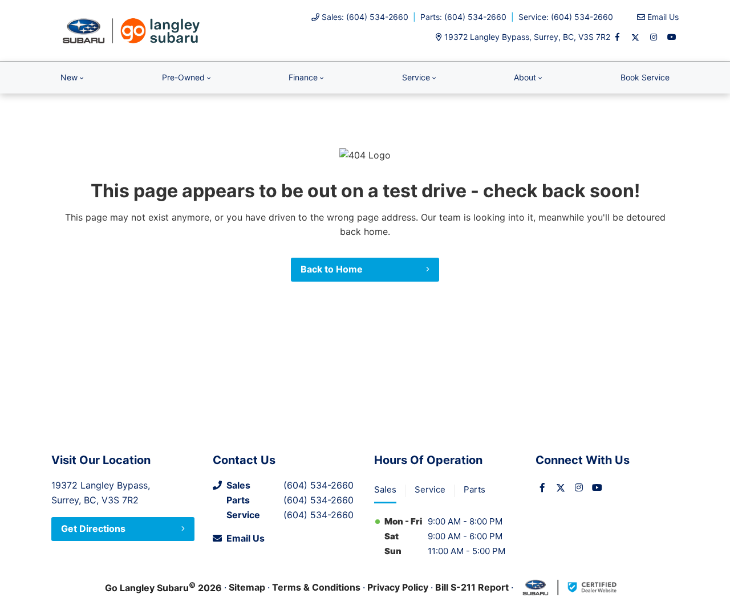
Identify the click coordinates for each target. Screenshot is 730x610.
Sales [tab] (385, 489)
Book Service (645, 77)
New (69, 77)
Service (416, 77)
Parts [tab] (474, 489)
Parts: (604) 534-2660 (463, 17)
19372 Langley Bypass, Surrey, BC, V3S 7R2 (527, 37)
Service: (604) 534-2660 (565, 17)
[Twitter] (635, 37)
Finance (303, 77)
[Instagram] (653, 37)
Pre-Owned (183, 77)
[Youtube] (672, 37)
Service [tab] (430, 489)
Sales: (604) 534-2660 (365, 17)
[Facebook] (617, 37)
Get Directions (93, 528)
